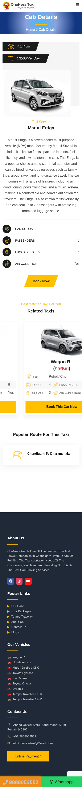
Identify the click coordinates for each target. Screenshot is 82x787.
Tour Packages (19, 611)
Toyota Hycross (20, 673)
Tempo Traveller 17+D (24, 694)
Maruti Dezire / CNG (23, 667)
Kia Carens (17, 678)
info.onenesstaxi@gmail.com (32, 743)
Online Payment (27, 756)
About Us (15, 621)
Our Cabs (15, 606)
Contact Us (16, 627)
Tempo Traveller (20, 616)
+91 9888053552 (24, 736)
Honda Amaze (19, 662)
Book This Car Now (41, 406)
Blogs (13, 632)
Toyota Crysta (19, 683)
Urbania (15, 688)
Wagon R (40, 361)
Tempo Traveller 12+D (24, 699)
